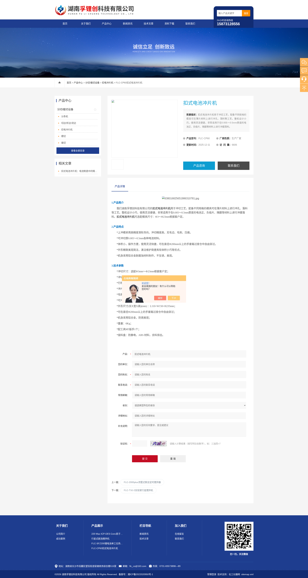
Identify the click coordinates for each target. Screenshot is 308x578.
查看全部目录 (78, 150)
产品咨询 (199, 165)
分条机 (64, 116)
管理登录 (211, 574)
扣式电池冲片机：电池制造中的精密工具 (79, 171)
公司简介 (60, 534)
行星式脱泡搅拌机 (100, 538)
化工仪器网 (234, 574)
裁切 (63, 142)
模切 (63, 136)
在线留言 (179, 534)
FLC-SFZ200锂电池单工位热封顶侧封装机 (107, 543)
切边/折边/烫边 (68, 123)
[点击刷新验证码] (158, 443)
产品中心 (106, 23)
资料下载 (169, 23)
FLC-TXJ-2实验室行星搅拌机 (138, 490)
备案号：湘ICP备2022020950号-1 (136, 574)
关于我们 (86, 23)
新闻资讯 (128, 23)
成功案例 (60, 538)
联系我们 (190, 23)
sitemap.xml (247, 574)
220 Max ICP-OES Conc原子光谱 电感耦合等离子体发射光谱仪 (107, 534)
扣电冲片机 (107, 82)
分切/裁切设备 (92, 82)
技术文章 (148, 23)
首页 (65, 23)
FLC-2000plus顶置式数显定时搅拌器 (142, 482)
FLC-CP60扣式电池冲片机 (104, 548)
